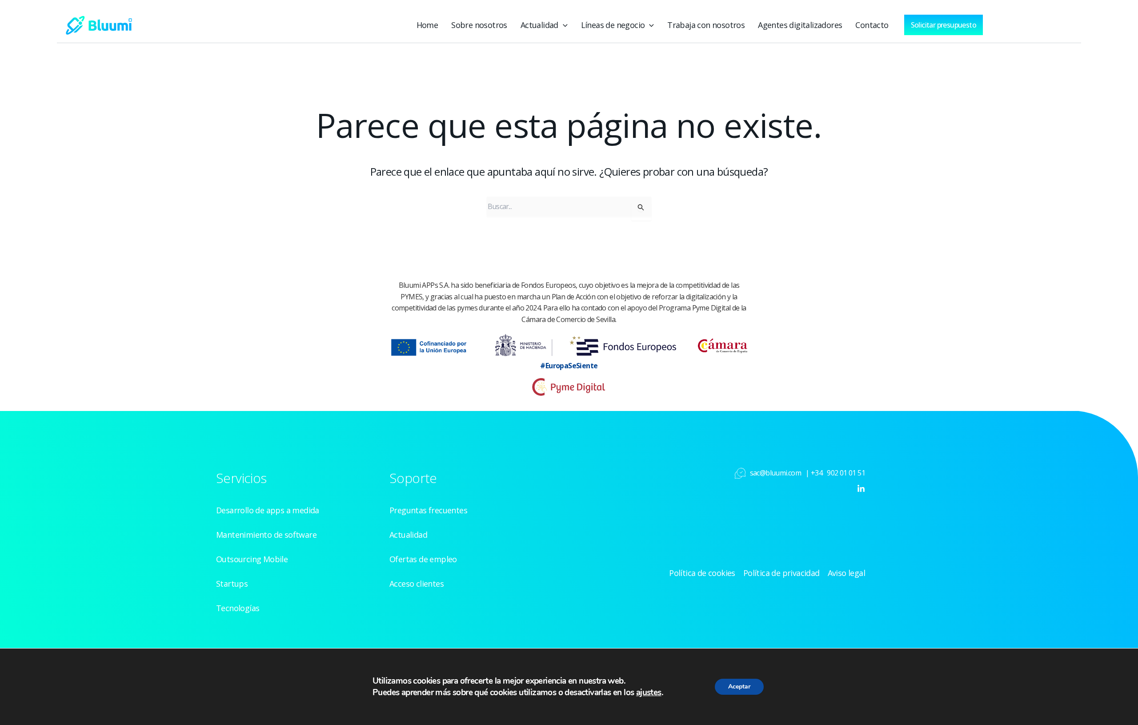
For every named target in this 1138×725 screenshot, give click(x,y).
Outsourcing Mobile (252, 559)
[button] (563, 25)
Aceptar (739, 686)
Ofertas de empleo (423, 559)
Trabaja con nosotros (706, 25)
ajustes (648, 692)
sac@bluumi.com (775, 473)
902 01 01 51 (846, 473)
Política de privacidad (781, 573)
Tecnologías (237, 608)
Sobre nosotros (479, 25)
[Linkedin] (861, 489)
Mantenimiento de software (266, 534)
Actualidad (539, 25)
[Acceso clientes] (1021, 23)
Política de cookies (702, 573)
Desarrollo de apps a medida (267, 510)
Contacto (871, 25)
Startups (232, 583)
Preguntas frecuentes (428, 510)
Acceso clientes (416, 583)
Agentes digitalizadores (800, 25)
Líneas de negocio (613, 25)
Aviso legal (846, 573)
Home (427, 25)
